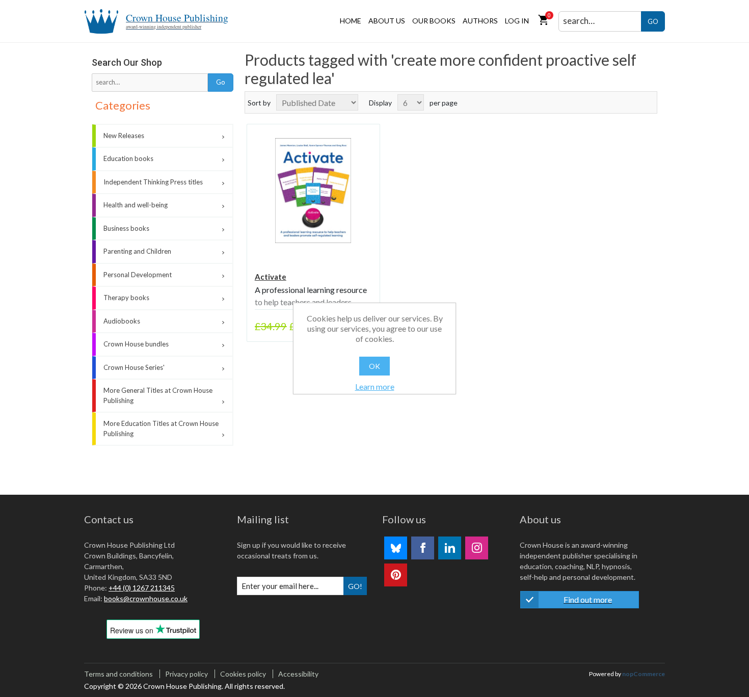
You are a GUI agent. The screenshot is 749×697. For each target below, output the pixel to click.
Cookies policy (243, 673)
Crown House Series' (134, 367)
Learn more (374, 386)
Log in (517, 20)
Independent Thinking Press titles (153, 182)
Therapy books (126, 297)
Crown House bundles (136, 344)
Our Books (434, 20)
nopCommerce (643, 674)
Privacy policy (186, 673)
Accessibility (298, 673)
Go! (355, 586)
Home (350, 20)
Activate (270, 276)
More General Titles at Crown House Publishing (157, 395)
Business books (126, 228)
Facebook (422, 548)
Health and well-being (135, 205)
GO (653, 21)
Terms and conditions (118, 673)
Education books (128, 158)
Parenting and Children (137, 251)
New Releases (123, 135)
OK (374, 366)
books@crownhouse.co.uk (146, 598)
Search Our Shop (127, 62)
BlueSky (395, 548)
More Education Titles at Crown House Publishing (161, 428)
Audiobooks (121, 321)
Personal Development (137, 275)
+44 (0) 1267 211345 (142, 587)
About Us (386, 20)
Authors (480, 20)
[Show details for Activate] (313, 190)
